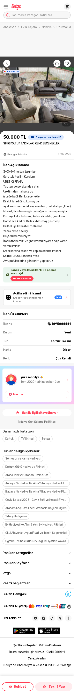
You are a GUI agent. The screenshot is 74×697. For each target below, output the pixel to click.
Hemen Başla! (22, 278)
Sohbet (20, 687)
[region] (37, 95)
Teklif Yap (57, 687)
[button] (5, 6)
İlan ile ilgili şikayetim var (40, 413)
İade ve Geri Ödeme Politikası (37, 422)
